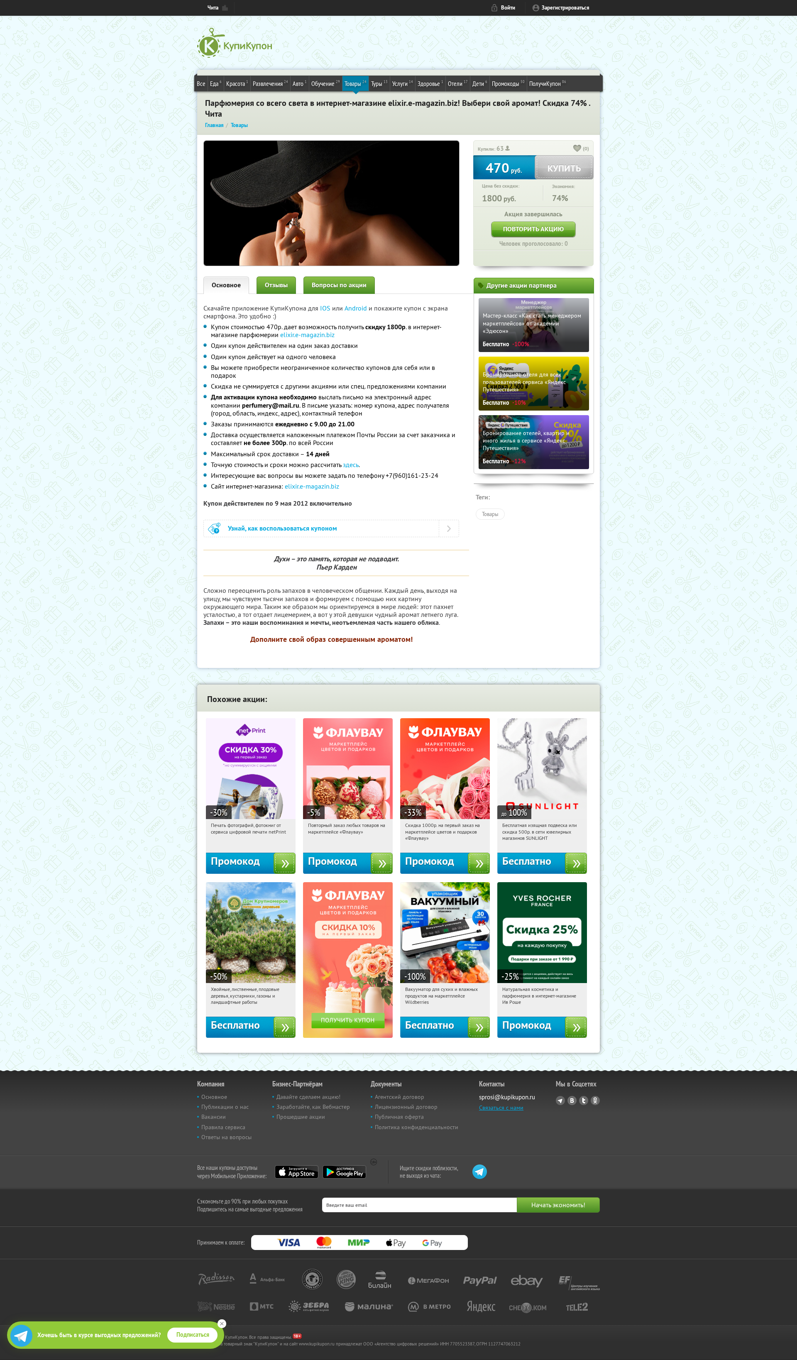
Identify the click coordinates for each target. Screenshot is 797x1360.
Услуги (402, 83)
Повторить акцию (533, 229)
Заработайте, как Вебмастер (313, 1107)
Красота (237, 83)
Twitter (583, 1100)
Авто (300, 83)
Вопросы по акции (339, 285)
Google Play (344, 1172)
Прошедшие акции (300, 1116)
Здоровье (430, 83)
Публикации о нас (225, 1107)
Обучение (325, 83)
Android (357, 308)
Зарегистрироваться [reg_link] (565, 7)
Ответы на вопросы (226, 1137)
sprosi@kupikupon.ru (507, 1097)
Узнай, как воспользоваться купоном (282, 528)
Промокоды (508, 83)
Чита (213, 7)
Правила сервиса (223, 1127)
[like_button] (577, 149)
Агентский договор (399, 1097)
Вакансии (213, 1116)
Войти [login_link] (508, 7)
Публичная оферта (399, 1116)
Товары (356, 83)
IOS (326, 308)
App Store (296, 1172)
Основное (226, 285)
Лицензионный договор (406, 1107)
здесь (351, 464)
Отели (458, 83)
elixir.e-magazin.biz (307, 334)
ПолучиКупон (547, 83)
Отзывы (276, 285)
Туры (379, 83)
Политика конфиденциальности (416, 1127)
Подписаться (192, 1334)
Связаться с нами (501, 1107)
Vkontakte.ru (572, 1100)
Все (201, 83)
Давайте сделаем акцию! (308, 1097)
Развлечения (270, 83)
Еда (216, 83)
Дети (479, 83)
